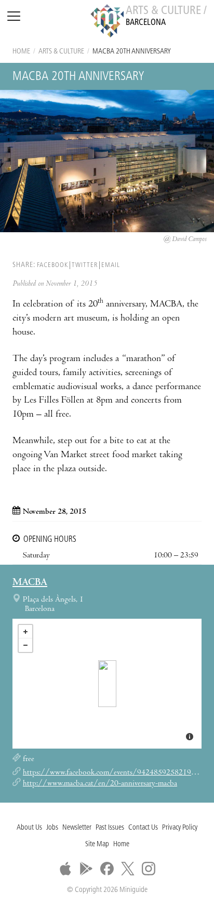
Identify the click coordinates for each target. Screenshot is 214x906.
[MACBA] (107, 683)
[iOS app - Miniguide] (65, 868)
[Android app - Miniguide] (86, 868)
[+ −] (107, 684)
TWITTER (85, 265)
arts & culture (61, 52)
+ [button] (25, 631)
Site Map (97, 844)
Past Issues (110, 828)
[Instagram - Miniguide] (148, 868)
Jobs (52, 828)
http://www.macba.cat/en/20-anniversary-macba (100, 784)
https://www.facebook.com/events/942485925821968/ (113, 773)
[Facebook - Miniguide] (107, 868)
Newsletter (76, 828)
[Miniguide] (107, 22)
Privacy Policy (179, 828)
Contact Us (143, 828)
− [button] (25, 645)
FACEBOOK (52, 265)
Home (21, 52)
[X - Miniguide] (127, 868)
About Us (29, 828)
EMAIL (110, 265)
